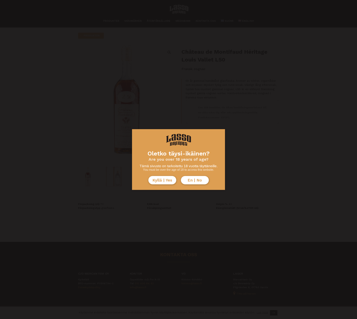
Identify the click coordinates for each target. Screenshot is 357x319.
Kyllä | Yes (162, 180)
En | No (195, 180)
